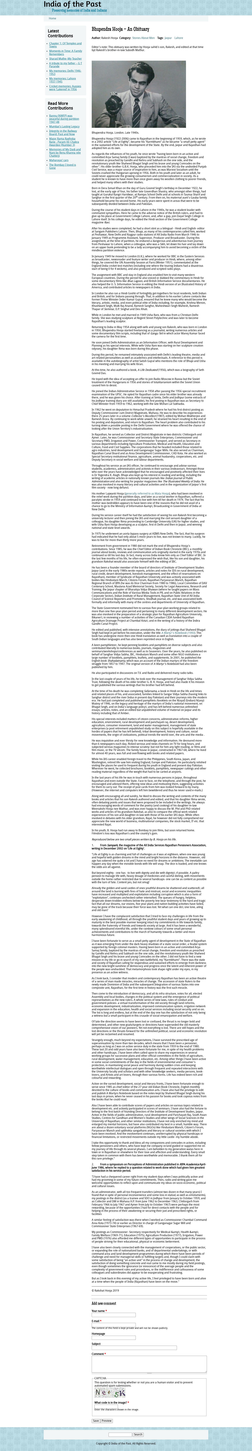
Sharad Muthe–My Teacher (65, 59)
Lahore (179, 38)
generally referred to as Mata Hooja (147, 493)
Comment (99, 1354)
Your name (99, 1311)
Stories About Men (143, 38)
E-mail (96, 1321)
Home (52, 18)
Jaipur (168, 38)
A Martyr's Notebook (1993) (178, 633)
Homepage (98, 1334)
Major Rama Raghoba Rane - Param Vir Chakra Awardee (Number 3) (64, 142)
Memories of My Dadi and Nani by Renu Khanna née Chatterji (65, 152)
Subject (96, 1344)
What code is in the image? (111, 1402)
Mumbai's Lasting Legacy (64, 126)
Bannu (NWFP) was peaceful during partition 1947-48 (64, 119)
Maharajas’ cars (58, 160)
